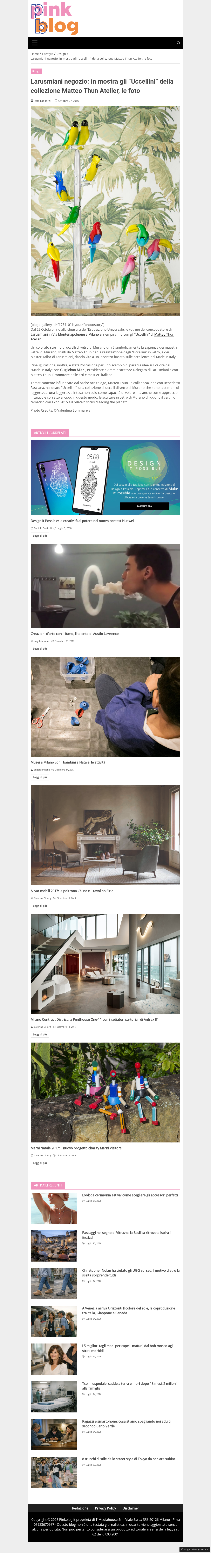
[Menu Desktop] (35, 43)
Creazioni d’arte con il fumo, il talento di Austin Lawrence (75, 633)
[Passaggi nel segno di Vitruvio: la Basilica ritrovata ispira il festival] (54, 1246)
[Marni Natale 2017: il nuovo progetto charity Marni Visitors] (105, 1092)
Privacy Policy (105, 1508)
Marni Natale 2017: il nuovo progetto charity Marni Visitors (76, 1148)
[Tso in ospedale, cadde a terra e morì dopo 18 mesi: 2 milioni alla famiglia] (54, 1396)
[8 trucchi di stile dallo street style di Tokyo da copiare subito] (54, 1472)
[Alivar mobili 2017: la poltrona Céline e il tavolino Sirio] (105, 835)
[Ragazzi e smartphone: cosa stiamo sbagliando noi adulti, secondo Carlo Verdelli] (54, 1434)
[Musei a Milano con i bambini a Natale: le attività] (105, 707)
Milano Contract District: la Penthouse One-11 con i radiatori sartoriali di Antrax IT (94, 1019)
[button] (178, 43)
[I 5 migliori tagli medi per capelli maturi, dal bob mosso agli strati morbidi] (54, 1359)
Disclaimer (131, 1508)
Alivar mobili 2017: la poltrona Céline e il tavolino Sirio (72, 891)
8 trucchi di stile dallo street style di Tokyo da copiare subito (128, 1459)
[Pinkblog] (54, 18)
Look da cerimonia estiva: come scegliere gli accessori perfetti (130, 1195)
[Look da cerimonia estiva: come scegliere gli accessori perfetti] (54, 1208)
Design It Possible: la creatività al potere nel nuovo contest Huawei (82, 520)
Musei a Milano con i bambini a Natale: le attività (68, 762)
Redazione (80, 1508)
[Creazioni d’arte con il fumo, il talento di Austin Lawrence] (105, 586)
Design (36, 71)
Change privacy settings (195, 1549)
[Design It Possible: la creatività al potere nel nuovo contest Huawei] (105, 477)
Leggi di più (40, 535)
